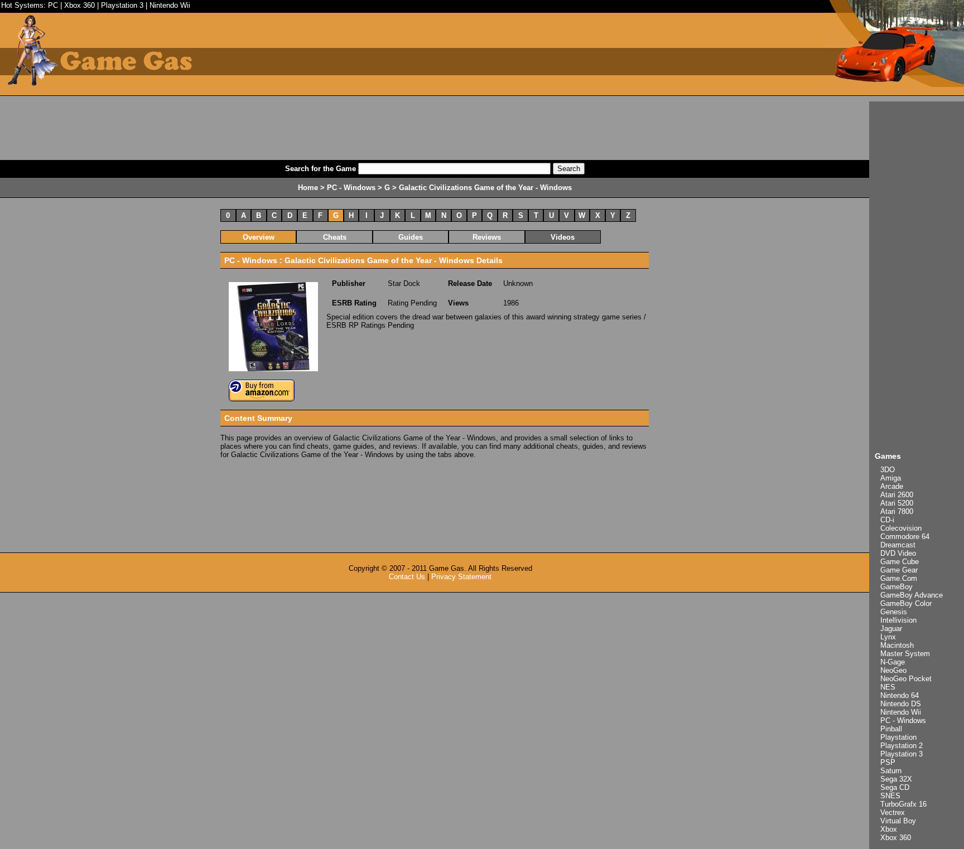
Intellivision (898, 620)
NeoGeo (893, 670)
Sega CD (894, 787)
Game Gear (899, 570)
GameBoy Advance (911, 595)
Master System (905, 653)
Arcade (891, 486)
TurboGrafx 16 (903, 804)
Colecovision (901, 528)
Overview (258, 237)
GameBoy (896, 587)
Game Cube (899, 561)
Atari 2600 (896, 495)
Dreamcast (897, 545)
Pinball (891, 729)
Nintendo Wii (170, 5)
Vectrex (892, 812)
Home (308, 187)
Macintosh (897, 645)
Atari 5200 (896, 503)
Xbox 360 (79, 5)
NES (887, 687)
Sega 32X (896, 779)
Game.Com (898, 578)
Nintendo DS (900, 704)
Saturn (891, 770)
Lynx (888, 637)
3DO (887, 469)
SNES (890, 796)
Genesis (893, 612)
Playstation (898, 737)
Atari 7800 (896, 511)
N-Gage (892, 662)
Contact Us (407, 577)
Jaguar (891, 628)
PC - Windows (903, 720)
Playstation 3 (122, 5)
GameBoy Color (906, 603)
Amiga (890, 478)
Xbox (888, 829)
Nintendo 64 (899, 695)
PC (53, 5)
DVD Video (898, 553)
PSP (887, 762)
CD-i (887, 520)
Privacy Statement (461, 577)
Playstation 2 (901, 745)
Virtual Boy (898, 821)
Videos (563, 237)
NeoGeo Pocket (906, 679)
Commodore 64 (904, 536)
